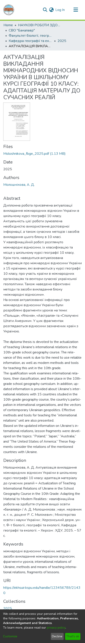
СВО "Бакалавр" (22, 30)
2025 (62, 40)
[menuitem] (51, 9)
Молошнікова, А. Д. (19, 184)
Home (8, 25)
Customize (10, 636)
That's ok (72, 636)
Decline (57, 636)
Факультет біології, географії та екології (30, 35)
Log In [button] (60, 9)
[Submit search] (45, 9)
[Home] (8, 9)
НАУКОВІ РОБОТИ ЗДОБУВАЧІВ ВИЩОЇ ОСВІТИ (40, 25)
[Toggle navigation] (76, 10)
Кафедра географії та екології (30, 40)
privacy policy (56, 628)
